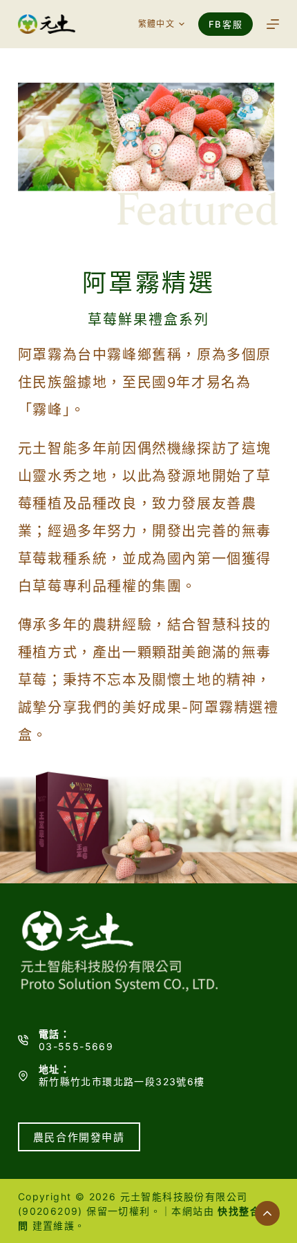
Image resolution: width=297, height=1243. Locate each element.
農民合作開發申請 (79, 1137)
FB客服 (225, 24)
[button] (161, 24)
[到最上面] (267, 1213)
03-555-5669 (76, 1046)
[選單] (273, 24)
